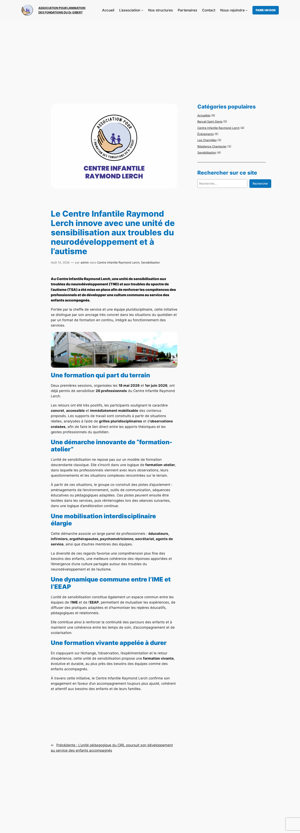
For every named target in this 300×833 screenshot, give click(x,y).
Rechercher (260, 183)
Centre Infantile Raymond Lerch (118, 262)
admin (85, 262)
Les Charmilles (207, 140)
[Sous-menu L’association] (142, 10)
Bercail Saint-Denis (209, 121)
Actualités (203, 115)
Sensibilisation (150, 262)
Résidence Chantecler (212, 146)
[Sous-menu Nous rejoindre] (247, 10)
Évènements (205, 134)
